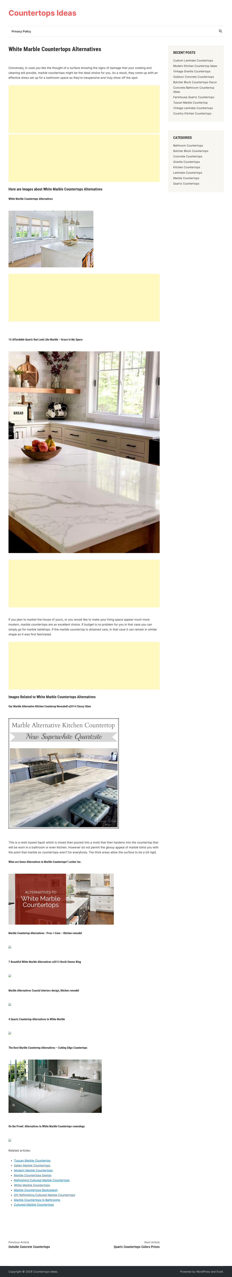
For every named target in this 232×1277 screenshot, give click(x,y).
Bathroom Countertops (188, 145)
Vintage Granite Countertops (191, 71)
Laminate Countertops (187, 172)
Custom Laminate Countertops (193, 60)
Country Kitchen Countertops (192, 113)
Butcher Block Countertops (190, 151)
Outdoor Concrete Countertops (193, 76)
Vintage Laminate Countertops (193, 108)
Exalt (220, 1271)
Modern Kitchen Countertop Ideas (195, 66)
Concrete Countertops (187, 156)
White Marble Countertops (32, 1185)
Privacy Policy (21, 31)
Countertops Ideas (42, 12)
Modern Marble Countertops (33, 1170)
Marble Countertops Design (32, 1175)
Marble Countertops (186, 178)
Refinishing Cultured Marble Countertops (42, 1180)
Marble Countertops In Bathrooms (37, 1200)
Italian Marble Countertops (32, 1165)
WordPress (203, 1271)
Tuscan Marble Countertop (32, 1160)
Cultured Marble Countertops (34, 1204)
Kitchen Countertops (186, 167)
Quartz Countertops (186, 183)
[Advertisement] (84, 109)
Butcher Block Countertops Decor (195, 82)
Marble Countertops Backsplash (36, 1190)
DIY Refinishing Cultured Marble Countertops (44, 1195)
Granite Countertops (186, 161)
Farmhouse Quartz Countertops (193, 97)
